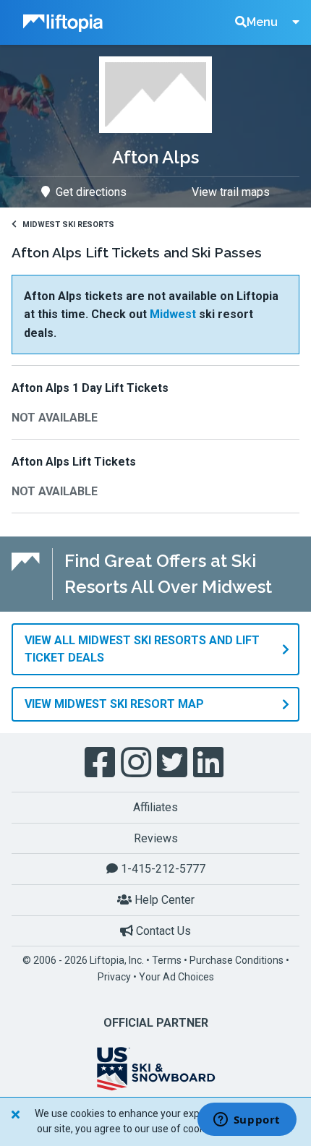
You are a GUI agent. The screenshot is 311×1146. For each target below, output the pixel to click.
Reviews (156, 838)
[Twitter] (173, 763)
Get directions (91, 192)
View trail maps (231, 192)
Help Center (163, 900)
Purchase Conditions (236, 960)
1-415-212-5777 (161, 869)
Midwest (173, 314)
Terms (167, 960)
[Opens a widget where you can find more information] (247, 1121)
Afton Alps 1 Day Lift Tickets (90, 388)
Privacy (114, 977)
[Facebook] (101, 763)
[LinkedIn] (209, 763)
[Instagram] (137, 763)
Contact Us (162, 931)
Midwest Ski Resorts (68, 224)
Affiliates (155, 807)
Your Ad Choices (176, 977)
